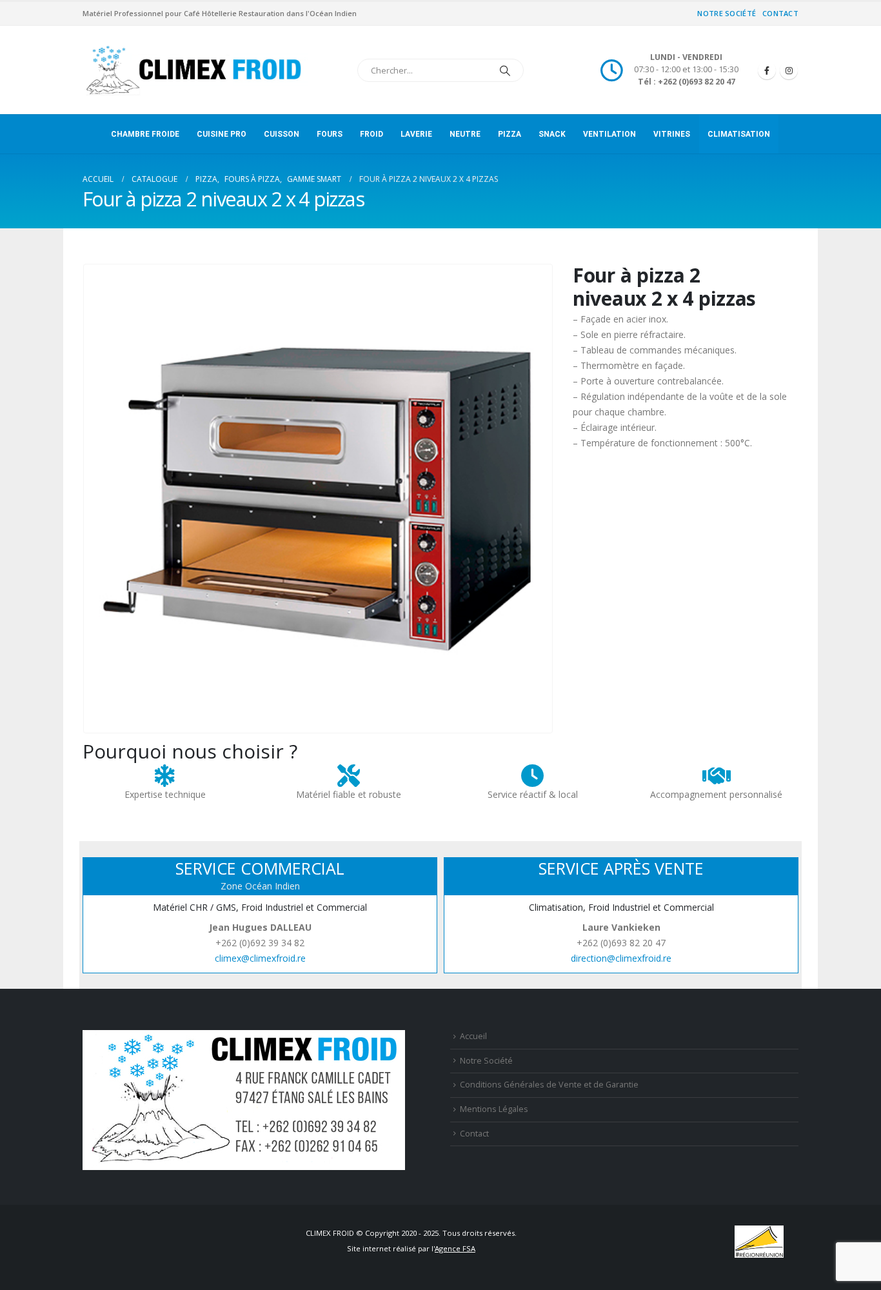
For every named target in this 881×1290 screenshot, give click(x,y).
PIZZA (509, 134)
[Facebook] (767, 70)
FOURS (329, 134)
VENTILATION (609, 134)
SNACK (552, 134)
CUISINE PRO (221, 134)
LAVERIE (416, 134)
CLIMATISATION (739, 134)
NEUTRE (465, 134)
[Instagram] (789, 70)
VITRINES (671, 134)
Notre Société (726, 13)
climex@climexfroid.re (260, 958)
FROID (371, 134)
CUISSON (281, 134)
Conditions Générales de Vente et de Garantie (549, 1084)
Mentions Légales (494, 1109)
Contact (780, 13)
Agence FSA (455, 1248)
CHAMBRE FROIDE (145, 134)
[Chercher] (505, 70)
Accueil (473, 1036)
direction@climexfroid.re (621, 958)
